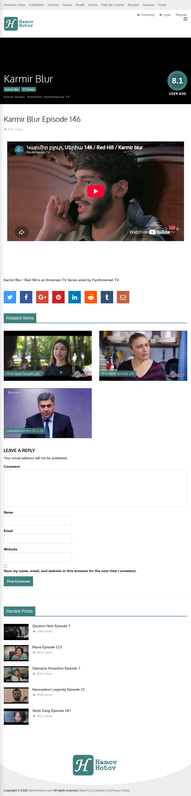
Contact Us (101, 790)
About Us (85, 790)
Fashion (53, 5)
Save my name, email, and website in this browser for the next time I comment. (70, 571)
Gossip (67, 5)
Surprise (148, 5)
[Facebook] (26, 297)
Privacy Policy (120, 790)
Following (147, 14)
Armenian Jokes (15, 5)
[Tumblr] (107, 297)
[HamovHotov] (19, 30)
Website (10, 549)
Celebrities (36, 5)
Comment (12, 466)
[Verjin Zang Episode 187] (16, 724)
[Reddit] (91, 297)
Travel (162, 5)
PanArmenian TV (57, 96)
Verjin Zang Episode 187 (51, 711)
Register (181, 14)
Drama (20, 96)
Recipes (133, 5)
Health (80, 5)
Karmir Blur (12, 89)
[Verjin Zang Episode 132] (48, 380)
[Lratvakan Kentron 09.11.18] (48, 437)
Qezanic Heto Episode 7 (51, 626)
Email (8, 531)
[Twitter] (10, 297)
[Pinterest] (58, 297)
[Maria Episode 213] (16, 660)
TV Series (29, 89)
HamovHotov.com (40, 790)
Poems (93, 5)
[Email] (123, 297)
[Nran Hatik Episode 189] (143, 380)
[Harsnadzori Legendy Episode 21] (16, 702)
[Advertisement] (95, 262)
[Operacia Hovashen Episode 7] (16, 681)
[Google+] (42, 297)
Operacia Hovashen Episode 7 (56, 668)
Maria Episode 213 (47, 647)
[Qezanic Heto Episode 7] (16, 639)
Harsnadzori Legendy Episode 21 (58, 689)
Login (167, 14)
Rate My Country (112, 5)
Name (8, 512)
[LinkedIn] (74, 297)
